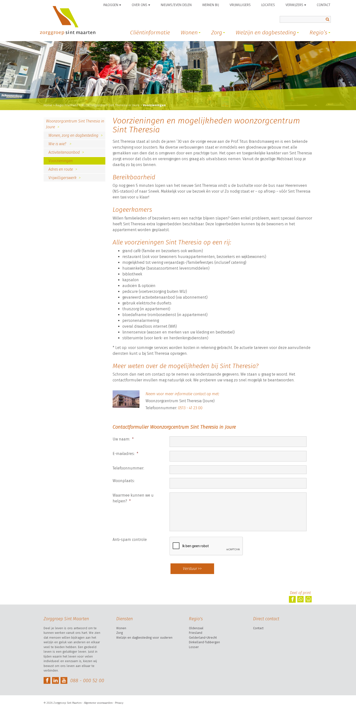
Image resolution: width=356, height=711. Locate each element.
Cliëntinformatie (150, 32)
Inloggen (110, 5)
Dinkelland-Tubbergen (204, 642)
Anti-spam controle (130, 539)
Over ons (139, 5)
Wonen (189, 32)
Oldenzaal (196, 628)
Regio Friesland (66, 105)
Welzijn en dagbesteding (266, 32)
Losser (194, 647)
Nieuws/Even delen (176, 5)
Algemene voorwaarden (98, 702)
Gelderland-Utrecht (203, 637)
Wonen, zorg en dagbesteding (73, 135)
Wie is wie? (57, 144)
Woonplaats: (124, 480)
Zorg (216, 32)
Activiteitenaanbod (64, 152)
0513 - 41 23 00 (190, 408)
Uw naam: (123, 439)
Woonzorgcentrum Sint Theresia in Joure (110, 105)
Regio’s (318, 32)
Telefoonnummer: (128, 468)
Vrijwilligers (240, 5)
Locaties (268, 5)
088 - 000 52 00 (87, 680)
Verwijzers (294, 5)
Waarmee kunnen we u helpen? (133, 498)
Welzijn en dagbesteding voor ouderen (144, 637)
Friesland (195, 633)
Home (48, 105)
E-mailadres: (125, 453)
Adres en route (60, 169)
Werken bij (210, 5)
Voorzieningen (60, 161)
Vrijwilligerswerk (62, 177)
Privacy (119, 702)
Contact (323, 5)
